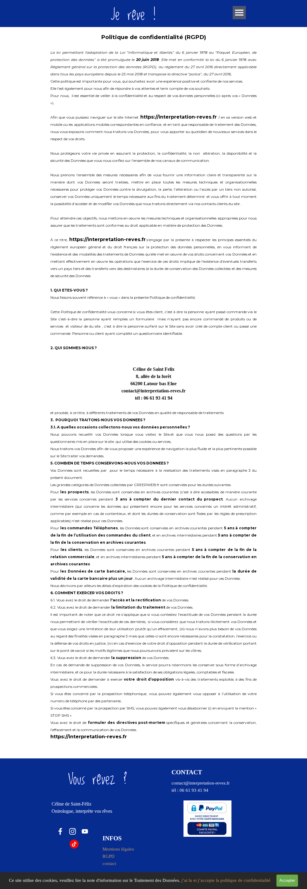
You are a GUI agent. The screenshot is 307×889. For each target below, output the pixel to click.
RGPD (109, 856)
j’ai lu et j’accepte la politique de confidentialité (225, 880)
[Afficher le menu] (239, 12)
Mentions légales (118, 849)
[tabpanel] (153, 386)
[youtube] (85, 831)
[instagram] (72, 831)
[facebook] (60, 831)
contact (109, 863)
